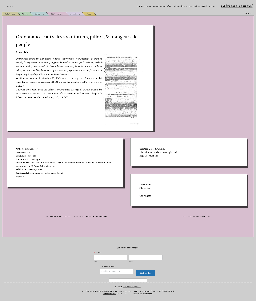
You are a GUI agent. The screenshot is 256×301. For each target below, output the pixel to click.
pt (11, 6)
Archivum (75, 14)
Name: (97, 252)
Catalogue (10, 14)
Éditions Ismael (132, 287)
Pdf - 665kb (144, 188)
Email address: (107, 266)
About (25, 14)
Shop (89, 14)
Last (130, 262)
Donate (248, 13)
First (95, 262)
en (8, 6)
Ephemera (39, 14)
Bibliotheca (57, 14)
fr (4, 6)
